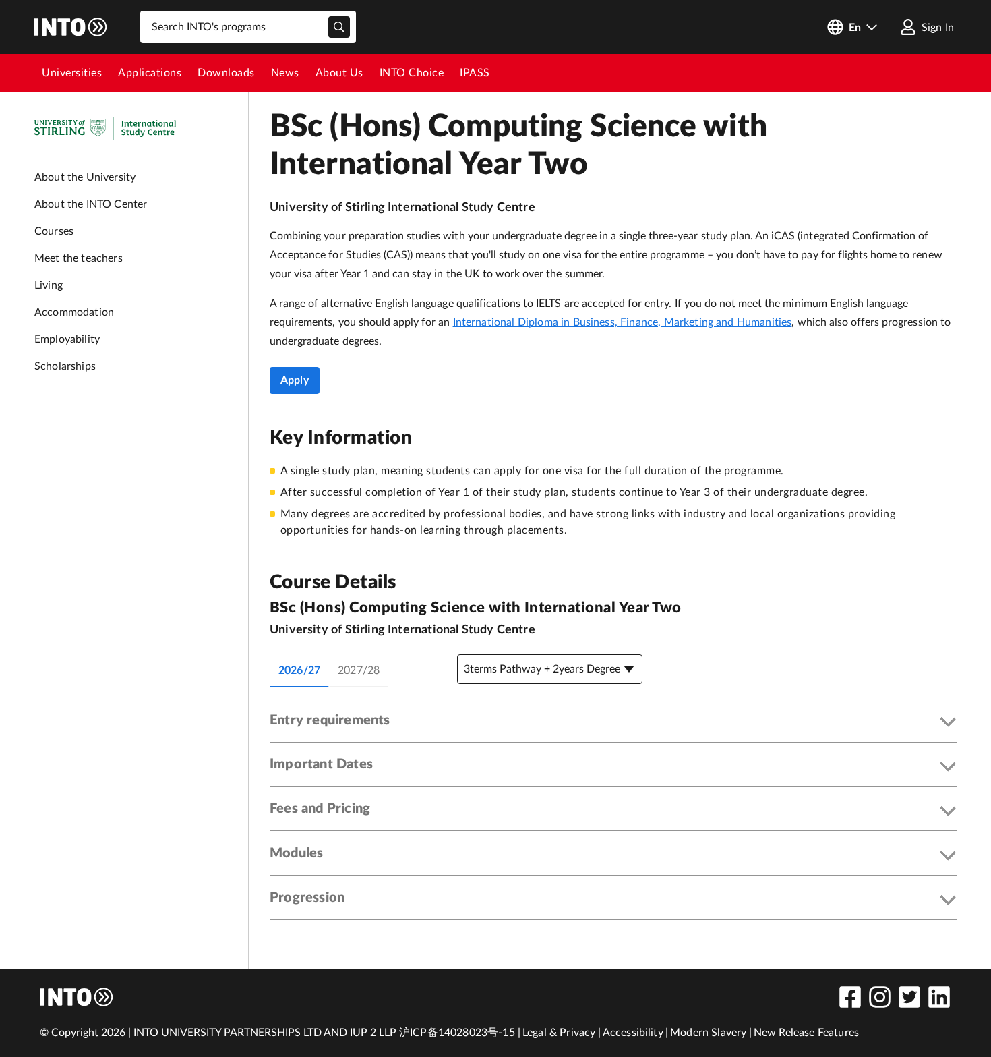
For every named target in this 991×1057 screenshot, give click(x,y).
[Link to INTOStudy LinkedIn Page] (939, 997)
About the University (85, 177)
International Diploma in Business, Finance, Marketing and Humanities (622, 322)
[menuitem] (72, 73)
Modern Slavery (708, 1032)
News (285, 72)
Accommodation (74, 312)
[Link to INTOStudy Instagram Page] (880, 997)
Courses (53, 231)
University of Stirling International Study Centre (402, 208)
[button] (613, 723)
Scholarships (65, 366)
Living (48, 285)
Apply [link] (294, 380)
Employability (67, 339)
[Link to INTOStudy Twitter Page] (909, 997)
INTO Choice (412, 72)
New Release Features (806, 1032)
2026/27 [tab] (299, 670)
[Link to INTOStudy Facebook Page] (850, 997)
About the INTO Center (90, 204)
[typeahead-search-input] (339, 27)
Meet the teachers (78, 258)
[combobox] (248, 27)
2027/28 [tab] (359, 670)
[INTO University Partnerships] (77, 997)
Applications (149, 72)
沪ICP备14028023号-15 (457, 1032)
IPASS (475, 72)
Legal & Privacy (558, 1032)
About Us (339, 72)
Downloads (226, 72)
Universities (72, 72)
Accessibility (633, 1032)
